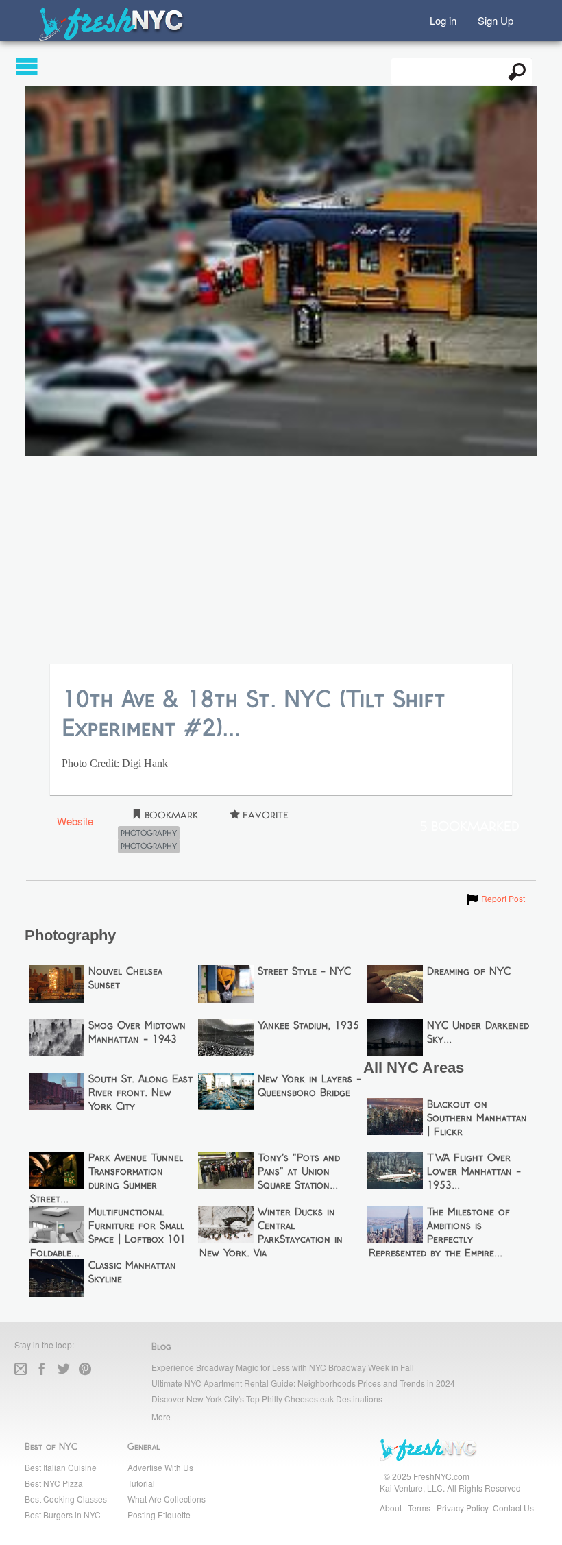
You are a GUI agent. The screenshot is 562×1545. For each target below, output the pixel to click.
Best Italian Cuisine (61, 1467)
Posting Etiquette (159, 1514)
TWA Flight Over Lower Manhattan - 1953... (474, 1172)
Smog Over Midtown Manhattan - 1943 (137, 1033)
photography (149, 846)
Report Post (495, 898)
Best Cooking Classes (66, 1499)
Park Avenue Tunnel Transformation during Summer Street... (107, 1179)
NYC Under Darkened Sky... (478, 1033)
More (161, 1416)
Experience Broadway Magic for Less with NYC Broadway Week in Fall (282, 1367)
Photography (149, 833)
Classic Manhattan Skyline (132, 1273)
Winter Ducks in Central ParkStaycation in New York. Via (271, 1233)
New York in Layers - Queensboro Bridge (309, 1086)
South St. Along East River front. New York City (140, 1093)
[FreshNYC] (112, 38)
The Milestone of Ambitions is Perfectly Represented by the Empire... (440, 1233)
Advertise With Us (160, 1467)
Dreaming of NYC (469, 972)
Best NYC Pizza (54, 1483)
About (391, 1507)
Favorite (264, 815)
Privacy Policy (463, 1507)
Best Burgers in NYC (63, 1514)
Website (75, 821)
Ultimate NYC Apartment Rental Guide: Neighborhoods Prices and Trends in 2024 (303, 1383)
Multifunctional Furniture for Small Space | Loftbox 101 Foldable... (108, 1233)
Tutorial (141, 1483)
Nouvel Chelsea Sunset (125, 978)
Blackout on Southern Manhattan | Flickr (477, 1118)
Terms (419, 1507)
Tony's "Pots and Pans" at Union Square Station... (299, 1172)
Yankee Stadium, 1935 (308, 1026)
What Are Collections (166, 1499)
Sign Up (495, 19)
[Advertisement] (281, 561)
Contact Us (513, 1507)
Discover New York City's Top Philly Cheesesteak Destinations (266, 1398)
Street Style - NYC (304, 972)
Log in (443, 19)
